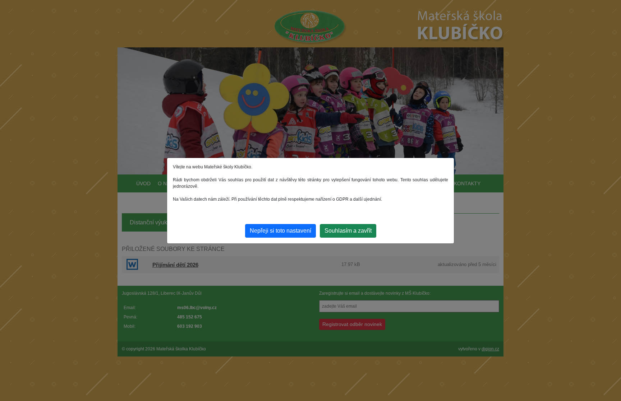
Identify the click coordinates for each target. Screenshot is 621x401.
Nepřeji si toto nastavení (280, 231)
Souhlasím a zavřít (348, 231)
